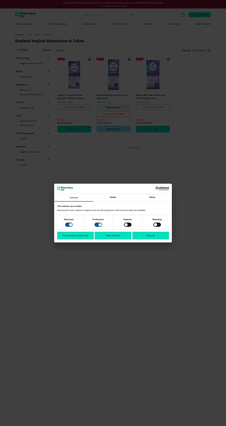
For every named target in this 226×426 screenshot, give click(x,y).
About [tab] (152, 197)
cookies (141, 210)
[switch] (98, 225)
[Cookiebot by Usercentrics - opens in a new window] (157, 189)
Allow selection (113, 235)
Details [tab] (113, 197)
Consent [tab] (74, 197)
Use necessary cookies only (75, 235)
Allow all (151, 235)
